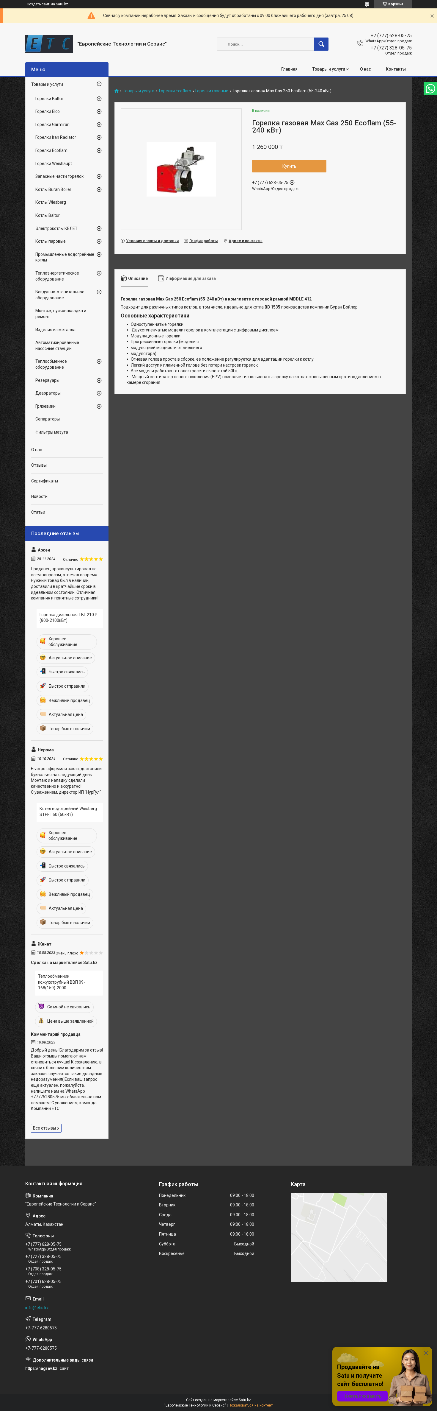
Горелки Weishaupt (53, 163)
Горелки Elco (47, 111)
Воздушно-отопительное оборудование (59, 294)
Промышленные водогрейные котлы (64, 257)
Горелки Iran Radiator (55, 137)
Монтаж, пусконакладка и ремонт (60, 313)
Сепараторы (47, 419)
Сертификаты (44, 481)
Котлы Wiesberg (50, 202)
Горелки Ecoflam (175, 91)
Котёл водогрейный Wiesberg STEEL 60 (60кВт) (68, 811)
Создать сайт (38, 4)
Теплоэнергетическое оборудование (57, 276)
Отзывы (39, 465)
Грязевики (45, 406)
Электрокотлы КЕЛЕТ (56, 228)
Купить (289, 166)
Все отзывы (44, 1128)
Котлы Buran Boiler (53, 189)
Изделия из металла (55, 329)
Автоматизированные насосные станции (57, 345)
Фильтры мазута (51, 432)
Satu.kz (245, 1400)
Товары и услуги (328, 69)
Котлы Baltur (47, 215)
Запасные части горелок (59, 176)
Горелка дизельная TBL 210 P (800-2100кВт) (69, 617)
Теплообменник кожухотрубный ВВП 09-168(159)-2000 (61, 982)
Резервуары (47, 380)
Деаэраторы (48, 393)
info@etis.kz (37, 1307)
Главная (289, 69)
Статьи (38, 512)
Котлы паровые (50, 241)
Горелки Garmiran (52, 124)
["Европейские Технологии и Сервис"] (49, 44)
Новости (39, 496)
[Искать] (321, 44)
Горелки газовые (211, 91)
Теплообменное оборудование (51, 364)
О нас (365, 69)
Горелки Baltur (49, 98)
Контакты (396, 69)
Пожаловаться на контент (251, 1405)
